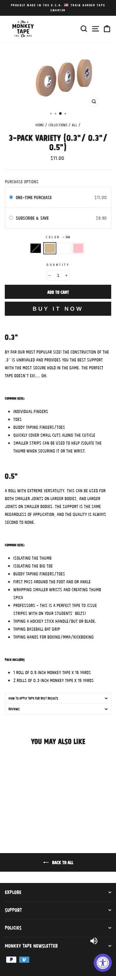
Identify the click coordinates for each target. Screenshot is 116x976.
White (64, 248)
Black (36, 248)
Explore (13, 892)
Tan (50, 248)
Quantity (58, 264)
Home (39, 124)
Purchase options (22, 181)
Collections (57, 124)
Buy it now (58, 309)
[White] (21, 816)
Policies (13, 927)
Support (13, 909)
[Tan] (14, 816)
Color (58, 237)
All (74, 124)
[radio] (11, 197)
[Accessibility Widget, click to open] (103, 963)
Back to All (62, 862)
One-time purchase (34, 197)
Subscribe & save (34, 218)
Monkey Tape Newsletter (31, 945)
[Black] (8, 816)
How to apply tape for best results (33, 698)
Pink (78, 248)
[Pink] (27, 816)
